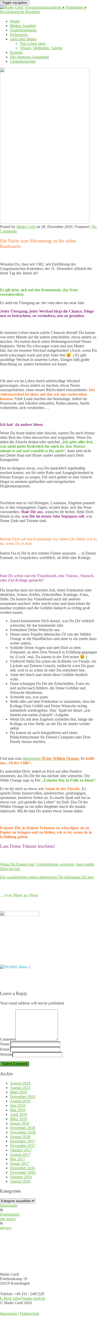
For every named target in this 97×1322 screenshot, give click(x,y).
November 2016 (23, 1172)
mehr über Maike (23, 39)
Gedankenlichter (23, 61)
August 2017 (20, 1154)
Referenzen (19, 34)
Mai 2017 (17, 1159)
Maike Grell (25, 227)
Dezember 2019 (22, 1096)
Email (4, 1049)
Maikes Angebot (23, 26)
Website (6, 1054)
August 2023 (20, 1088)
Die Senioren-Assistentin (29, 57)
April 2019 (18, 1114)
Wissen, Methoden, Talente (41, 48)
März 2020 (18, 1092)
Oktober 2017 (21, 1150)
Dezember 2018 (22, 1128)
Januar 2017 (19, 1163)
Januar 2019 (19, 1123)
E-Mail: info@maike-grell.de (22, 1298)
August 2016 (20, 1181)
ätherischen (51, 758)
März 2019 (18, 1119)
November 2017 (23, 1146)
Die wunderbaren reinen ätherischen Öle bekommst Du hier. (47, 877)
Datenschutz (9, 1214)
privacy (6, 1228)
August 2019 (20, 1101)
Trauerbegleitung (23, 30)
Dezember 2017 (22, 1141)
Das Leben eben (33, 43)
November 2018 (23, 1132)
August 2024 (20, 1083)
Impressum (8, 1205)
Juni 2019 (17, 1105)
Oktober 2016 (21, 1177)
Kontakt (16, 52)
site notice (8, 1219)
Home (15, 21)
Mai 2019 (17, 1110)
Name (4, 1044)
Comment (7, 1039)
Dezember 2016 (22, 1168)
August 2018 (20, 1137)
